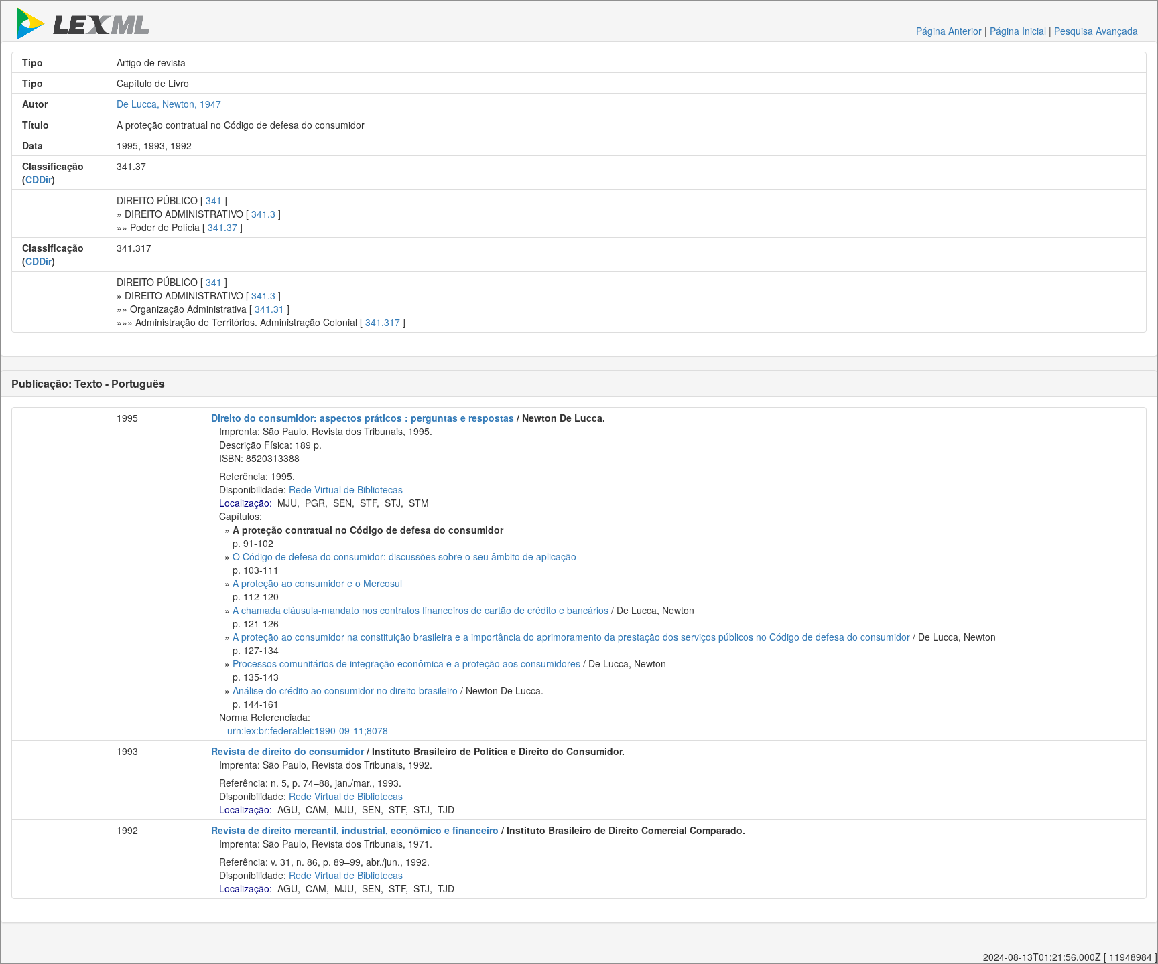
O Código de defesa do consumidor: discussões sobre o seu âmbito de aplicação (404, 556)
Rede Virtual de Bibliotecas (346, 489)
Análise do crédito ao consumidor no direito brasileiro (345, 690)
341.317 (382, 322)
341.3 (263, 213)
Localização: (245, 502)
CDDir (38, 179)
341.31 (269, 308)
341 (214, 200)
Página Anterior (949, 30)
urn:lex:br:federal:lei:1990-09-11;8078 (307, 730)
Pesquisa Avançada (1096, 30)
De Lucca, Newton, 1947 (169, 103)
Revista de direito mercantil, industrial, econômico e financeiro (355, 830)
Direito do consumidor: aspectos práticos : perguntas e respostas (362, 417)
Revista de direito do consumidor (287, 751)
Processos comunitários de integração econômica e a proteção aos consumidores (406, 663)
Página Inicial (1018, 30)
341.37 (222, 227)
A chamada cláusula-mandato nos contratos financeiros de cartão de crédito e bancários (420, 610)
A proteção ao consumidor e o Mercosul (317, 583)
